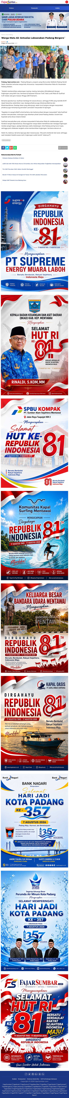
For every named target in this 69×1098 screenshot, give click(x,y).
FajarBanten (37, 1086)
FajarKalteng (53, 1091)
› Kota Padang (9, 34)
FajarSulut (28, 1089)
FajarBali (29, 1093)
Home (3, 34)
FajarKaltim (6, 1093)
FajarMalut (45, 1093)
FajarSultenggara (58, 1089)
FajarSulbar (37, 1089)
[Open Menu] (66, 2)
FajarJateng (62, 1086)
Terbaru (11, 8)
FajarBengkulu (7, 1086)
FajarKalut (35, 1091)
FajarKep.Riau (34, 1084)
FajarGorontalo (16, 1091)
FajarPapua (54, 1093)
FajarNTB (14, 1093)
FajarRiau (44, 1084)
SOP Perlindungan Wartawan (49, 1079)
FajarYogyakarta (18, 1089)
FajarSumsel (61, 1084)
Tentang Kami (22, 1079)
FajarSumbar (7, 1084)
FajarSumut (25, 1084)
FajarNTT (21, 1093)
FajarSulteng (46, 1089)
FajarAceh (16, 1084)
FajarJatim (8, 1089)
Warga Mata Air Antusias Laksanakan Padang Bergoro (32, 38)
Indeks (57, 8)
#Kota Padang (6, 140)
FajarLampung (18, 1086)
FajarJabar (53, 1086)
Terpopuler (34, 8)
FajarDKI (45, 1086)
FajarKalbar (44, 1091)
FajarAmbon (26, 1091)
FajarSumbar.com (41, 1081)
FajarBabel (28, 1086)
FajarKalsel (62, 1091)
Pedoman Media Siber (33, 1079)
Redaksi (14, 1079)
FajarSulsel (6, 1091)
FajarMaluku (37, 1093)
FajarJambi (52, 1084)
